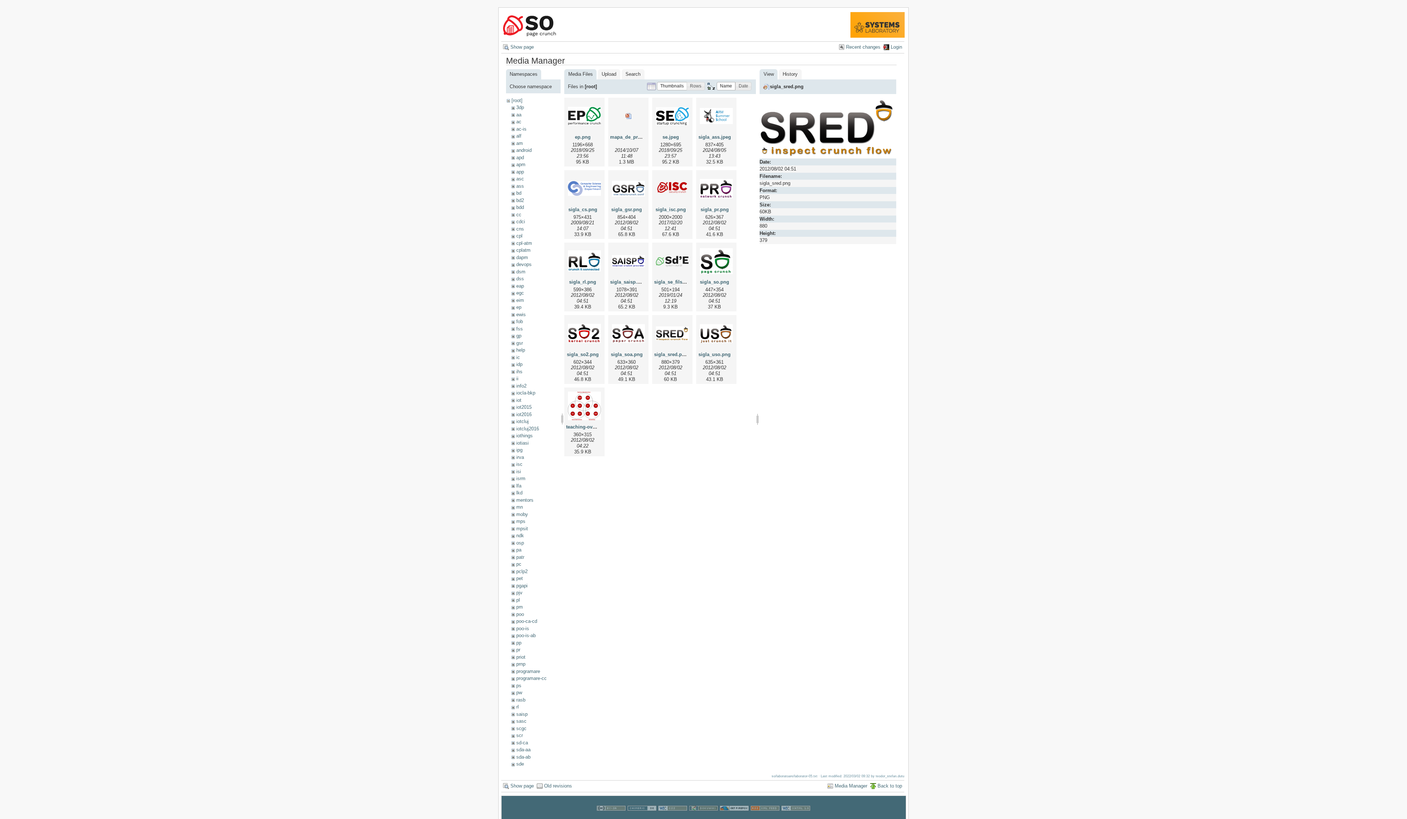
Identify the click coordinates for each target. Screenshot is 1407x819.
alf (518, 136)
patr (520, 557)
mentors (524, 500)
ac (518, 121)
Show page (522, 47)
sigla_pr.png (715, 209)
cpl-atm (524, 243)
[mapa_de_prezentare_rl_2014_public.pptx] (628, 116)
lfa (518, 486)
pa (518, 550)
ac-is (521, 129)
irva (520, 457)
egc (520, 293)
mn (519, 507)
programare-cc (531, 678)
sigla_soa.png (627, 354)
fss (519, 329)
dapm (522, 257)
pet (519, 578)
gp (518, 336)
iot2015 (524, 407)
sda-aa (523, 749)
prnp (520, 664)
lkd (519, 492)
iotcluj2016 (527, 428)
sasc (521, 721)
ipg (519, 450)
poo (520, 614)
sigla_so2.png (583, 354)
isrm (520, 478)
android (524, 150)
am (519, 143)
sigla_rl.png (582, 282)
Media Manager (851, 786)
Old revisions (558, 786)
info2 (521, 386)
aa (518, 114)
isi (518, 471)
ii (517, 378)
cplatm (523, 250)
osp (520, 543)
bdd (520, 207)
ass (520, 186)
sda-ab (523, 757)
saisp (522, 714)
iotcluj (522, 421)
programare (528, 671)
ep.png (583, 137)
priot (520, 657)
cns (520, 229)
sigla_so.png (714, 282)
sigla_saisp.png (628, 282)
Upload (609, 74)
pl (518, 600)
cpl (519, 236)
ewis (521, 314)
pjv (519, 592)
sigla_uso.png (714, 354)
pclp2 (522, 571)
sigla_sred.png (671, 354)
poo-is (522, 628)
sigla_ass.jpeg (714, 137)
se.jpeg (670, 137)
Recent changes (863, 47)
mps (520, 521)
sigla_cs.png (582, 209)
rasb (520, 700)
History (790, 74)
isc (519, 464)
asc (520, 179)
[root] (517, 100)
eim (520, 300)
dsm (520, 271)
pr (518, 649)
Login (896, 47)
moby (522, 514)
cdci (520, 221)
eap (520, 286)
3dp (520, 107)
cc (518, 214)
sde (520, 764)
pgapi (522, 585)
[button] (672, 86)
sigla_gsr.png (626, 209)
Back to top (890, 786)
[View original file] (828, 155)
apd (520, 157)
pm (519, 607)
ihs (519, 371)
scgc (521, 728)
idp (519, 364)
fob (519, 321)
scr (519, 735)
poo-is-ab (526, 635)
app (520, 172)
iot (518, 400)
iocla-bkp (525, 393)
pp (518, 643)
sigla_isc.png (671, 209)
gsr (519, 343)
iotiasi (522, 443)
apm (520, 164)
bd (518, 193)
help (520, 350)
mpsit (522, 528)
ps (518, 685)
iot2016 (524, 414)
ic (518, 357)
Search (632, 74)
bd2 (520, 200)
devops (524, 264)
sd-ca (522, 742)
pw (519, 692)
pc (518, 564)
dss (520, 278)
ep (518, 307)
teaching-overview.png (591, 427)
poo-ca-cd (526, 621)
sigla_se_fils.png (673, 282)
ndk (520, 535)
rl (517, 707)
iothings (524, 435)
